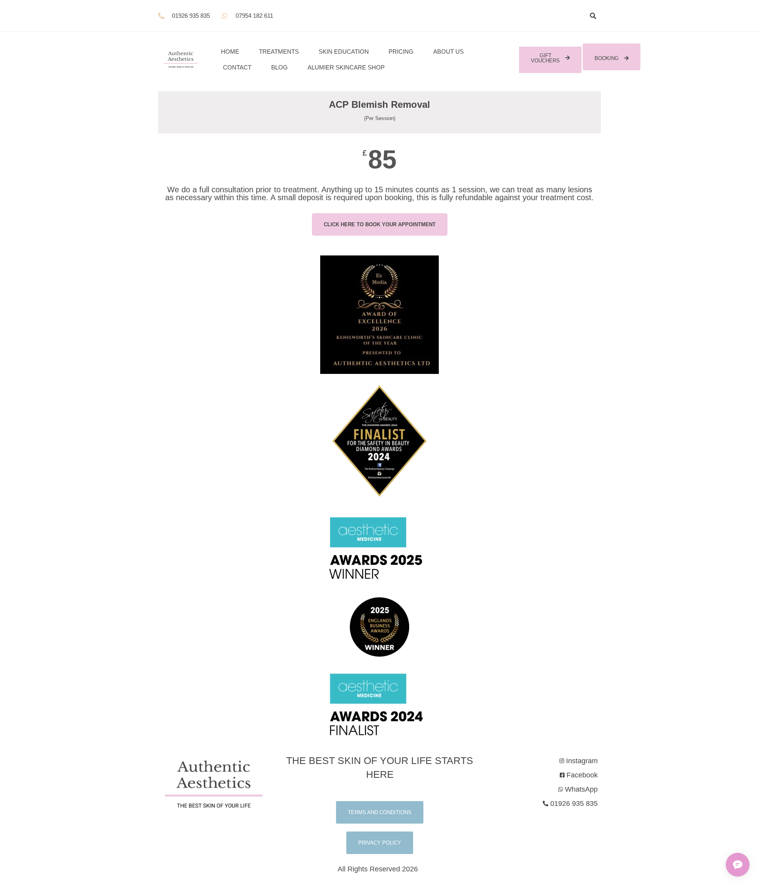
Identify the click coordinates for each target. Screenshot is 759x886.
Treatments (279, 51)
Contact (237, 67)
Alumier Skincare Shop (346, 67)
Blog (279, 67)
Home (230, 51)
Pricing (401, 51)
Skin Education (344, 51)
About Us (448, 51)
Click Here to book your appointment (380, 224)
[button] (593, 16)
